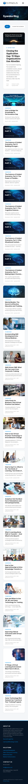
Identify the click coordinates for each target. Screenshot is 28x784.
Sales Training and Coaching (10, 752)
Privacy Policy (6, 781)
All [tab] (7, 26)
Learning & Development (9, 750)
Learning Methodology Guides (10, 741)
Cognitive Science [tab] (18, 26)
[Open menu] (23, 3)
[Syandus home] (10, 3)
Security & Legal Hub (8, 739)
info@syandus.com (7, 767)
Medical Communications (9, 756)
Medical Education (7, 754)
